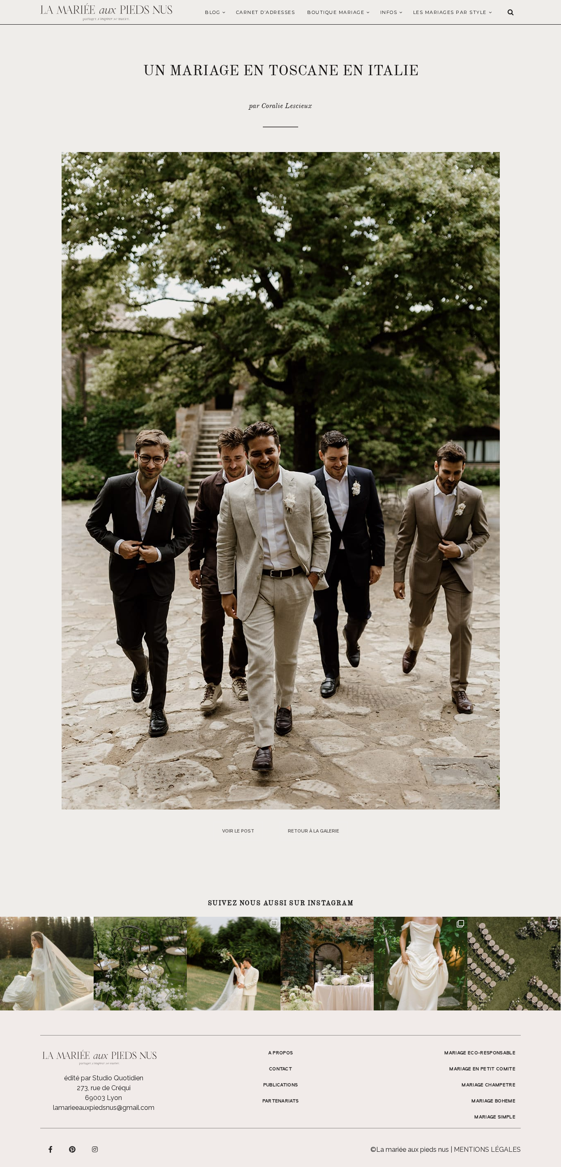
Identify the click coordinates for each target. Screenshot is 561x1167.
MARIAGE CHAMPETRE (488, 1085)
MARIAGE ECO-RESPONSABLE (479, 1053)
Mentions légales (487, 1149)
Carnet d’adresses (265, 12)
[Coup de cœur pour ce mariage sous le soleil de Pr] (420, 963)
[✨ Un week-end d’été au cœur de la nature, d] (233, 963)
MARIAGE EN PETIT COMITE (482, 1069)
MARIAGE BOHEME (493, 1101)
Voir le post (238, 831)
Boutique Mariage (335, 12)
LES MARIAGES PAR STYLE (450, 12)
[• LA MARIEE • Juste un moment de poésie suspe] (47, 963)
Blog (212, 12)
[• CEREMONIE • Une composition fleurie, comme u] (140, 963)
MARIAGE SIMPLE (494, 1117)
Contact (280, 1069)
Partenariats (280, 1101)
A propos (280, 1053)
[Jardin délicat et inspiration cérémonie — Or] (514, 963)
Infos (389, 12)
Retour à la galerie (313, 831)
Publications (280, 1085)
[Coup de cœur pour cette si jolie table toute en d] (327, 963)
